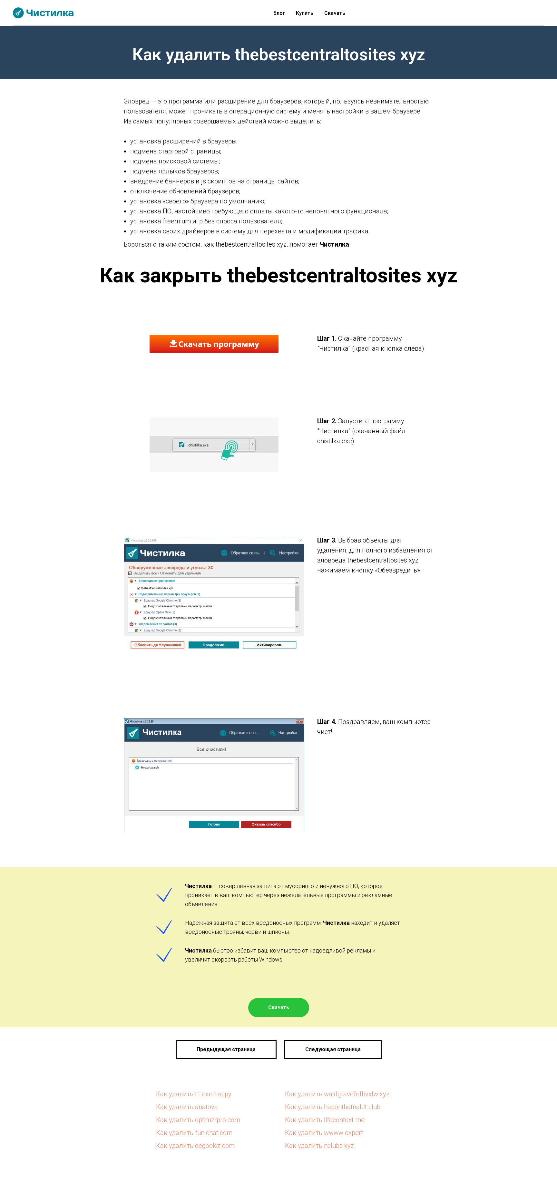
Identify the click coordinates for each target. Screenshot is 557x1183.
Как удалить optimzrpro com (198, 1120)
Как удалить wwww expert (324, 1133)
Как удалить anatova (187, 1107)
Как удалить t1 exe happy (193, 1094)
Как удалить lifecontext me (325, 1120)
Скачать (334, 13)
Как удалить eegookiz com (195, 1145)
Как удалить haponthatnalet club (332, 1107)
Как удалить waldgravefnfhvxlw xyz (337, 1094)
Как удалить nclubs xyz (319, 1145)
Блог (279, 13)
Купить (304, 13)
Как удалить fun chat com (194, 1133)
